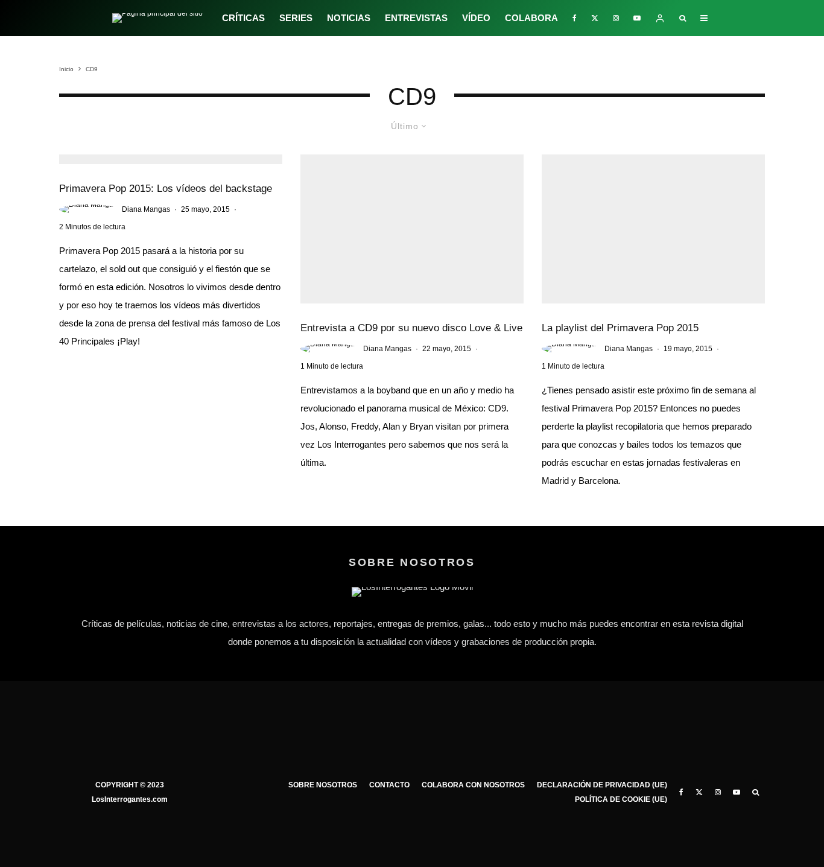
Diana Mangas (146, 209)
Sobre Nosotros (322, 785)
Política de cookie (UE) (621, 799)
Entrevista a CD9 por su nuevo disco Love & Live (411, 328)
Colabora (531, 18)
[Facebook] (574, 18)
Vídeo (476, 18)
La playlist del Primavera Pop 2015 (620, 328)
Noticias (348, 18)
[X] (595, 18)
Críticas (243, 18)
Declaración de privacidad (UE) (602, 785)
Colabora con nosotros (473, 785)
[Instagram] (616, 18)
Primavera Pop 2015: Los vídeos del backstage (165, 188)
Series (295, 18)
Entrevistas (416, 18)
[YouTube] (637, 18)
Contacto (389, 785)
